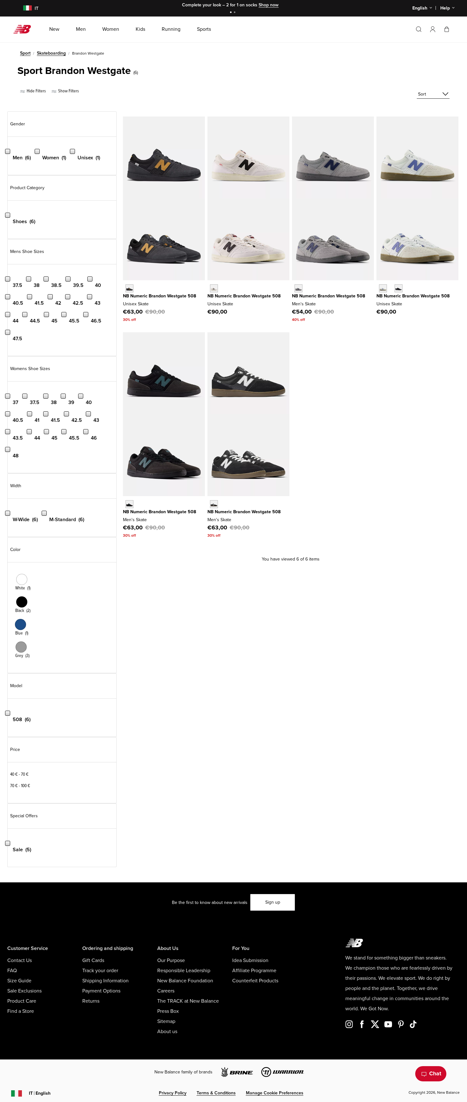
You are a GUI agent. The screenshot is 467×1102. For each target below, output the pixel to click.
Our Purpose (171, 960)
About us (167, 1031)
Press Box (168, 1011)
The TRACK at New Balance (188, 1001)
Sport (25, 53)
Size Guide (19, 981)
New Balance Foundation (185, 981)
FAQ (12, 970)
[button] (433, 29)
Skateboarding (51, 53)
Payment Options (101, 991)
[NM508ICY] (298, 288)
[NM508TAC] (129, 504)
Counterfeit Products (255, 981)
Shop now (269, 5)
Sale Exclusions (24, 991)
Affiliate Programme (254, 970)
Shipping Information (105, 981)
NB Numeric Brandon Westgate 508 (159, 296)
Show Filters (68, 91)
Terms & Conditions (216, 1093)
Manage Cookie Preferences (274, 1093)
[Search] (419, 29)
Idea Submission (250, 960)
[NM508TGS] (214, 288)
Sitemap (166, 1021)
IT (40, 1093)
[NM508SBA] (214, 504)
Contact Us (19, 960)
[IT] (23, 8)
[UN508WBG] (383, 288)
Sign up (272, 902)
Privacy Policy (172, 1093)
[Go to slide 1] (232, 13)
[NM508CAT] (129, 288)
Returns (90, 1001)
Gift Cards (93, 960)
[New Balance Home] (25, 29)
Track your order (100, 970)
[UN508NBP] (398, 288)
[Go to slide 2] (235, 13)
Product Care (21, 1001)
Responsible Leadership (183, 970)
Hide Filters (36, 91)
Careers (165, 991)
